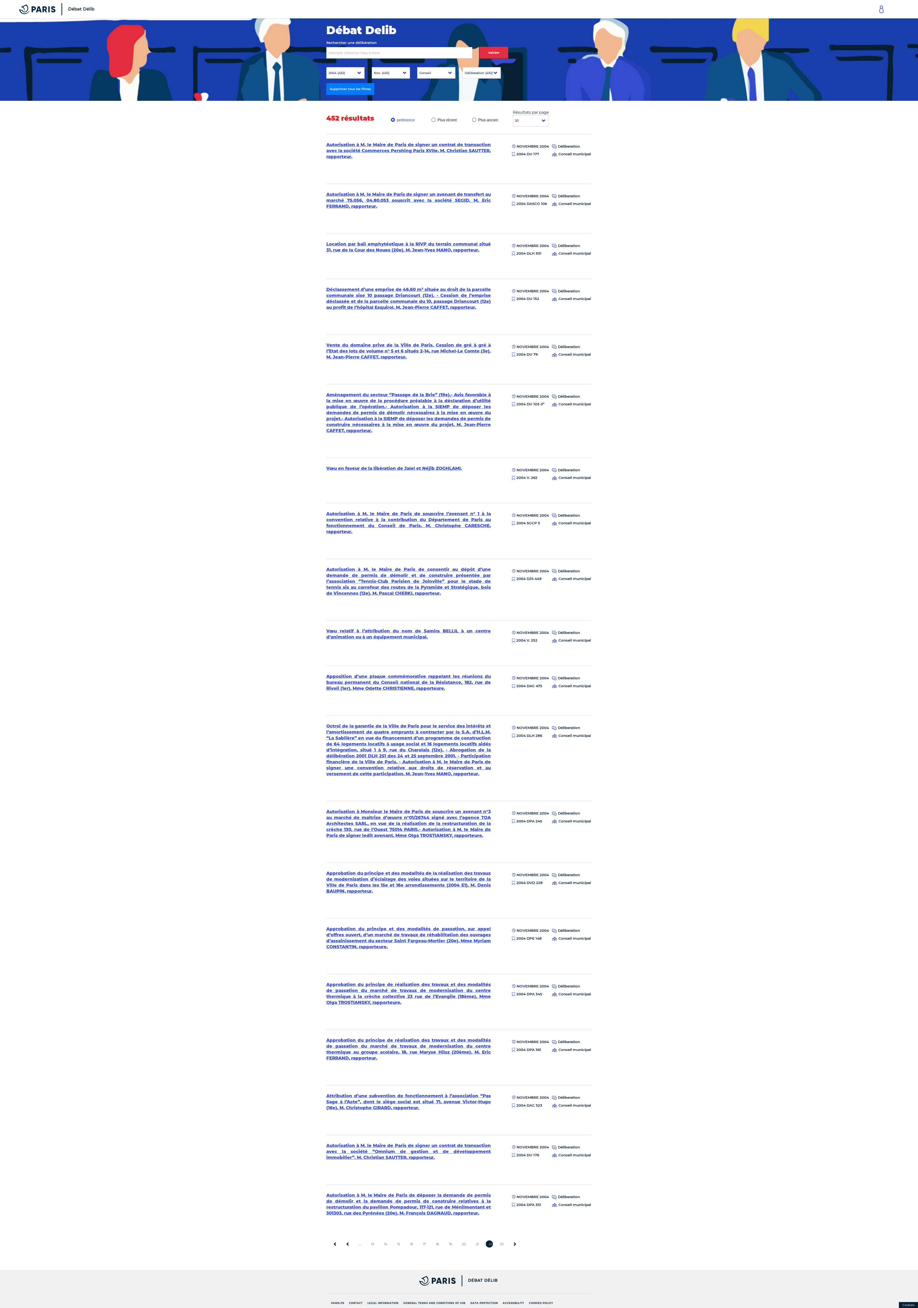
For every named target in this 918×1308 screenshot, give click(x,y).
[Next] (515, 1244)
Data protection (484, 1303)
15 (398, 1244)
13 (372, 1244)
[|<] (335, 1244)
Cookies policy (541, 1303)
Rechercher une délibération (351, 43)
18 (437, 1244)
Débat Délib (483, 1280)
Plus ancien (488, 120)
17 (424, 1244)
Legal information (383, 1303)
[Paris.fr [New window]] (389, 1281)
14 (385, 1244)
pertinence (406, 120)
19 (450, 1244)
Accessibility (513, 1303)
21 (477, 1244)
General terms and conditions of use (434, 1303)
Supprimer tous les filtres (350, 89)
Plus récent (447, 120)
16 (411, 1244)
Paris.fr (337, 1303)
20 (464, 1244)
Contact (356, 1303)
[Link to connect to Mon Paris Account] (881, 9)
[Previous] (347, 1244)
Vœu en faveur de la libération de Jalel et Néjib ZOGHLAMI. (394, 468)
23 (501, 1244)
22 (490, 1244)
